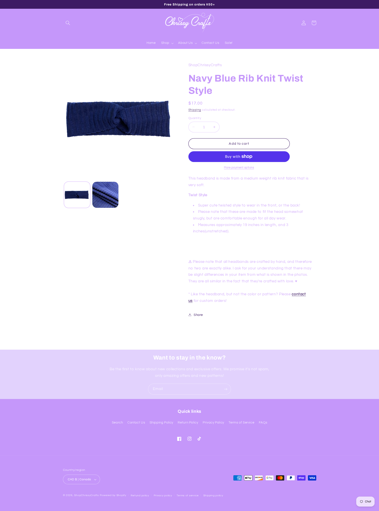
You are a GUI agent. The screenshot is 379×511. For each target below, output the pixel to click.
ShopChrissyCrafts (86, 495)
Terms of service (188, 495)
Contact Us (136, 422)
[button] (68, 23)
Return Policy (188, 422)
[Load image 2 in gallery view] (105, 195)
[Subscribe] (226, 389)
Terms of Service (241, 422)
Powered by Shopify (113, 495)
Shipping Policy (161, 422)
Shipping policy (213, 495)
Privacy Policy (213, 422)
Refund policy (140, 495)
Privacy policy (163, 495)
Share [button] (198, 314)
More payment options (239, 167)
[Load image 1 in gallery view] (77, 195)
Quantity (194, 117)
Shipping (194, 109)
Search (117, 422)
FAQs (263, 422)
